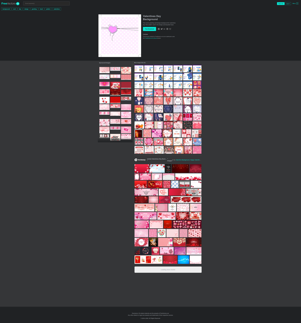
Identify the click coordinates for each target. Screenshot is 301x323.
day (20, 9)
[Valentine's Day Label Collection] (139, 141)
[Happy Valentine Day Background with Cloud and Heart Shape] (177, 93)
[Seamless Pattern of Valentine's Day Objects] (197, 150)
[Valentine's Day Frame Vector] (157, 133)
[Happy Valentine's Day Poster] (148, 141)
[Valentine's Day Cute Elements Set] (187, 125)
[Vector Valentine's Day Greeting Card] (148, 109)
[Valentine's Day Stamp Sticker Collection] (168, 125)
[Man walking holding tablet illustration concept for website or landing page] (148, 68)
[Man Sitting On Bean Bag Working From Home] (187, 76)
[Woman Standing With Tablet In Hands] (177, 84)
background (6, 9)
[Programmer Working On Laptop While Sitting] (187, 84)
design (26, 9)
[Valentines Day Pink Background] (147, 133)
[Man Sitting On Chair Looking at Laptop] (177, 76)
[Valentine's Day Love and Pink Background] (149, 125)
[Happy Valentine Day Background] (177, 125)
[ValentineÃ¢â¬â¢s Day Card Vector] (177, 133)
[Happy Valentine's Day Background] (167, 133)
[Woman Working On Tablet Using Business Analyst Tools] (148, 84)
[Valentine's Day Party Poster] (177, 117)
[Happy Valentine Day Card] (139, 93)
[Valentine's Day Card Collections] (197, 84)
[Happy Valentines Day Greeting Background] (197, 125)
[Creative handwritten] (115, 137)
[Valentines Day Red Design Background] (139, 133)
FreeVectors (10, 3)
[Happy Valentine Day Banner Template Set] (148, 93)
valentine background (182, 160)
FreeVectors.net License (151, 38)
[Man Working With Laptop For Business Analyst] (197, 76)
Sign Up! (280, 3)
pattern (48, 9)
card (14, 9)
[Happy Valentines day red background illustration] (168, 224)
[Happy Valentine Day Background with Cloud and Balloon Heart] (158, 93)
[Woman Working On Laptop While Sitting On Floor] (168, 84)
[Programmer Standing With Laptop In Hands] (139, 84)
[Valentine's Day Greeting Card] (139, 125)
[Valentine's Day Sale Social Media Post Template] (186, 133)
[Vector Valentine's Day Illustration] (187, 93)
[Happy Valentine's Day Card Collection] (158, 141)
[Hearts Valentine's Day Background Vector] (188, 150)
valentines (57, 9)
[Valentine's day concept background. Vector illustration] (157, 168)
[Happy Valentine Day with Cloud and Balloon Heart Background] (168, 93)
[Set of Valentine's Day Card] (187, 117)
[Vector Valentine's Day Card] (158, 125)
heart (41, 9)
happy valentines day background (201, 160)
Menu (294, 3)
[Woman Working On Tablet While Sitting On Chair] (158, 84)
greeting (34, 9)
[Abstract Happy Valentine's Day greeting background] (183, 259)
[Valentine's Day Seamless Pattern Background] (197, 117)
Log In (288, 3)
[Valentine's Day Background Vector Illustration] (139, 150)
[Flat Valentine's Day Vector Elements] (168, 141)
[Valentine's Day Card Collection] (196, 133)
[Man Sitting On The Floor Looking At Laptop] (168, 76)
